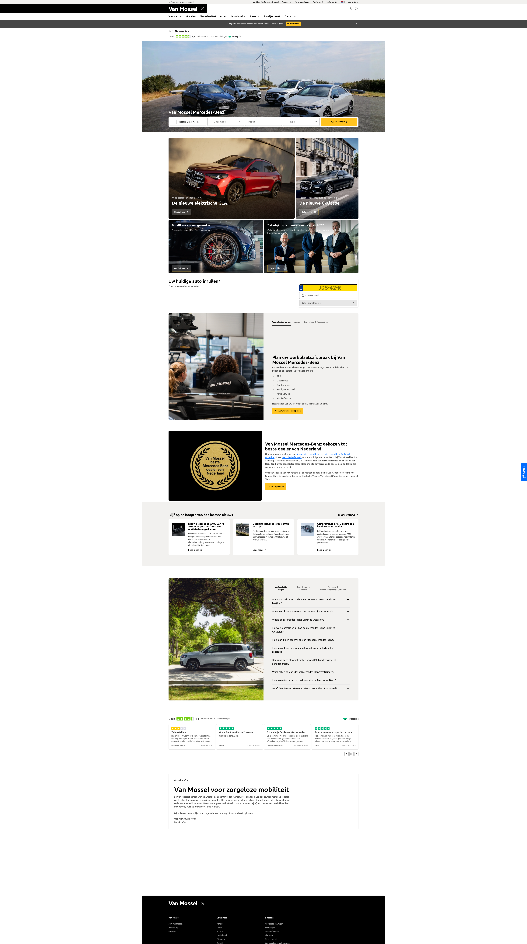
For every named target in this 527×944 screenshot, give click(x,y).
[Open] (203, 121)
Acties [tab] (297, 322)
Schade (220, 931)
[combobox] (226, 121)
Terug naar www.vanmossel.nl (182, 2)
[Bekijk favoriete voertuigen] (356, 9)
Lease (219, 928)
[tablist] (311, 322)
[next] (356, 754)
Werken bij (173, 928)
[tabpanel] (216, 366)
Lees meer (193, 550)
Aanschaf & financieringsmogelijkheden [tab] (333, 588)
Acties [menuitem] (223, 16)
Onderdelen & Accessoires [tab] (315, 322)
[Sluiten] (356, 23)
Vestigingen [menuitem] (286, 2)
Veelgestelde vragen (274, 924)
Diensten (221, 939)
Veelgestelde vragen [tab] (281, 588)
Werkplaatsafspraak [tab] (281, 322)
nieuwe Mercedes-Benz (307, 454)
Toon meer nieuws (345, 515)
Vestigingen (270, 928)
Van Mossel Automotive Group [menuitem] (265, 2)
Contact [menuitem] (288, 16)
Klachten (269, 935)
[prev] (346, 754)
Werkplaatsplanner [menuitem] (302, 2)
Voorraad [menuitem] (173, 16)
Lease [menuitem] (253, 16)
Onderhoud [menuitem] (237, 16)
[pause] (351, 754)
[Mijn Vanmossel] (351, 9)
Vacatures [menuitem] (317, 2)
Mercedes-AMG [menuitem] (208, 16)
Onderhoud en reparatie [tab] (303, 588)
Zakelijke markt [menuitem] (272, 16)
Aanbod (220, 924)
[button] (351, 9)
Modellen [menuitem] (191, 16)
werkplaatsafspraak (292, 457)
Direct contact (271, 939)
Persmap (172, 931)
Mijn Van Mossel (176, 924)
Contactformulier (272, 931)
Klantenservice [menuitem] (331, 2)
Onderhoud (222, 935)
